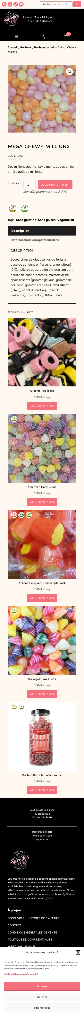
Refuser (42, 997)
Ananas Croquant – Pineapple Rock (42, 583)
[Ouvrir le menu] (16, 36)
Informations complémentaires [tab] (35, 240)
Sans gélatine (26, 220)
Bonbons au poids (45, 47)
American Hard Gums (42, 486)
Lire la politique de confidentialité (21, 974)
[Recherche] (77, 4)
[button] (78, 952)
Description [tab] (20, 231)
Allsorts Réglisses (42, 390)
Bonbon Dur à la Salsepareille (42, 775)
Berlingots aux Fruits (42, 679)
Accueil (13, 47)
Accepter (42, 986)
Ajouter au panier (55, 184)
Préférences (42, 1007)
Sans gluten (47, 220)
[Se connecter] (42, 36)
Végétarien (65, 220)
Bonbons (25, 47)
